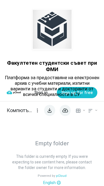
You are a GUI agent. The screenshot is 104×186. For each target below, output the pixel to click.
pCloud (61, 176)
